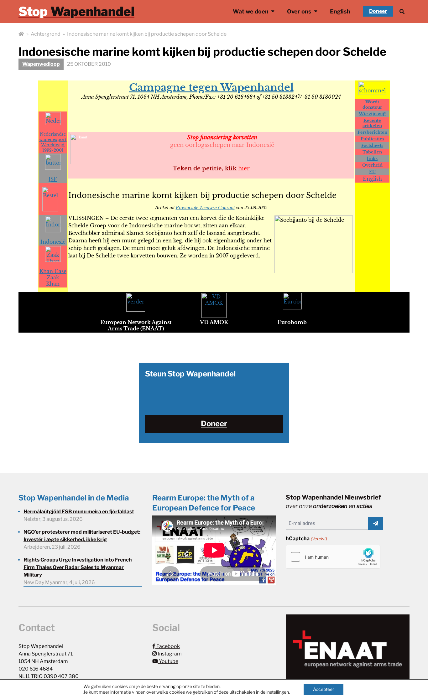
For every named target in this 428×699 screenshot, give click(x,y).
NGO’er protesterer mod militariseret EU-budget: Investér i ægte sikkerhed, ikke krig (81, 535)
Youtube (168, 661)
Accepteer (323, 689)
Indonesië (52, 242)
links (372, 158)
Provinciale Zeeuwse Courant (205, 207)
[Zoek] (402, 11)
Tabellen (372, 152)
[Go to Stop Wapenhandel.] (21, 34)
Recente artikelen (372, 123)
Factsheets (372, 145)
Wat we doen (251, 11)
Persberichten (372, 132)
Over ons (300, 11)
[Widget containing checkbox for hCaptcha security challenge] (333, 557)
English (340, 11)
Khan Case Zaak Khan (52, 277)
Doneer (378, 11)
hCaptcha (306, 538)
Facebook (167, 646)
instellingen (277, 692)
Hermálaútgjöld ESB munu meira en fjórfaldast (78, 512)
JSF (53, 179)
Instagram (169, 654)
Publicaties (372, 139)
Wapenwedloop (41, 64)
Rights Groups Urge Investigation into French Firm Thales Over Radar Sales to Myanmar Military (77, 567)
